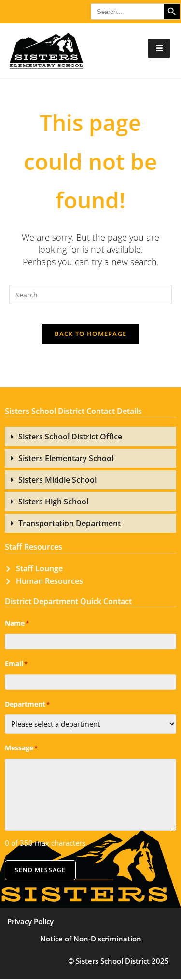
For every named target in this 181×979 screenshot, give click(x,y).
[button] (90, 436)
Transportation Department (69, 523)
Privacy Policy (30, 921)
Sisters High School (53, 501)
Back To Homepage (91, 333)
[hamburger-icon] (159, 49)
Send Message (40, 870)
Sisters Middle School (57, 480)
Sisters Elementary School (65, 458)
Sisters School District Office (70, 436)
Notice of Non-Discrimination (90, 938)
